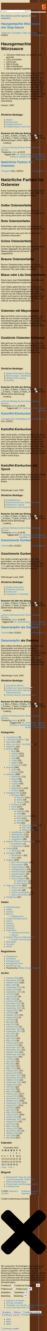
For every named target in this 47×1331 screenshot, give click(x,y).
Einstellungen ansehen (31, 1312)
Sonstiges (16, 33)
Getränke (10, 774)
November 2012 (13, 1098)
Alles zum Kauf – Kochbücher (20, 744)
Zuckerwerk (16, 765)
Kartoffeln (23, 537)
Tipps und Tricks (29, 33)
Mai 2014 (10, 1064)
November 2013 (13, 1078)
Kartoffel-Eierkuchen (16, 413)
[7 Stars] (14, 138)
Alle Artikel (11, 742)
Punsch (15, 790)
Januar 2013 (12, 1096)
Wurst (14, 858)
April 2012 (11, 1110)
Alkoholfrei (16, 777)
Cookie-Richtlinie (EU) (16, 919)
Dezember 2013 (13, 1075)
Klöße (19, 800)
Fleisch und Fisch (19, 888)
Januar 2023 (12, 996)
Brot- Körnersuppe (19, 862)
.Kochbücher (12, 737)
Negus (9, 120)
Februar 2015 (12, 1043)
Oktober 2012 (12, 1101)
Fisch (14, 807)
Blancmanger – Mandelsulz (19, 376)
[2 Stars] (13, 136)
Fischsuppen (17, 865)
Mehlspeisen (17, 834)
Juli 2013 (10, 1087)
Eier (36, 408)
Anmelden (11, 959)
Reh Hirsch (27, 828)
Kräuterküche (17, 846)
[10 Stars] (40, 138)
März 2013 (11, 1091)
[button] (23, 1232)
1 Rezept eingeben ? (16, 740)
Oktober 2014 (12, 1052)
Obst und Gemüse (19, 895)
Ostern (42, 408)
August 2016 (12, 1017)
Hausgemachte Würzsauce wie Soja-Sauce (20, 25)
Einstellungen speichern (11, 1315)
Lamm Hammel (24, 816)
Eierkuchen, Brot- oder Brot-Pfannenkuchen (19, 691)
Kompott (15, 772)
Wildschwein (28, 830)
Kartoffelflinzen (13, 500)
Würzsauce (41, 159)
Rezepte (10, 944)
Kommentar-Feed (14, 963)
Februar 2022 (12, 1001)
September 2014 (14, 1054)
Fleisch (14, 809)
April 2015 (11, 1038)
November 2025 (13, 980)
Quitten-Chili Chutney (16, 378)
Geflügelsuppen (18, 869)
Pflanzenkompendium (16, 1182)
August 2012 (12, 1105)
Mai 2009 (10, 1138)
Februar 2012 (12, 1115)
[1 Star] (5, 136)
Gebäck (15, 753)
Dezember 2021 (13, 1003)
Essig (34, 154)
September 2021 (14, 1008)
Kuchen (15, 756)
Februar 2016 (12, 1027)
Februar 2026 (12, 978)
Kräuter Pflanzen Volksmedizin (20, 841)
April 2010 (11, 1124)
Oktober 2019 (12, 1015)
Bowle (14, 779)
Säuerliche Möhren (15, 685)
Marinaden (16, 851)
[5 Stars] (38, 136)
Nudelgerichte (18, 837)
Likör (13, 786)
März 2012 (11, 1112)
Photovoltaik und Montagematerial (22, 1184)
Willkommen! (17, 916)
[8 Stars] (22, 138)
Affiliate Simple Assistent (29, 968)
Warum (14, 935)
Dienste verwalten (14, 1303)
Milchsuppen (17, 876)
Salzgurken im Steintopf (17, 594)
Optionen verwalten (15, 1300)
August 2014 (12, 1057)
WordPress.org (13, 966)
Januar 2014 (12, 1073)
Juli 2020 (10, 1013)
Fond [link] (3, 566)
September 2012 (14, 1103)
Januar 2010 (12, 1128)
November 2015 (13, 1029)
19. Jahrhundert (23, 154)
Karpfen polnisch (14, 124)
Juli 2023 (10, 994)
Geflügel (21, 811)
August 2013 (12, 1084)
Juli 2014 (10, 1059)
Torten (14, 760)
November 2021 (13, 1006)
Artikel (9, 909)
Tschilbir (10, 380)
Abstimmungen (13, 907)
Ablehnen (17, 1312)
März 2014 (11, 1068)
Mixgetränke (17, 788)
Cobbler (15, 781)
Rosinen (41, 725)
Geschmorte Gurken (16, 540)
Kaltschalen (22, 881)
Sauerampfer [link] (10, 640)
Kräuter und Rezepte (21, 939)
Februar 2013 (12, 1094)
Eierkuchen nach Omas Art (18, 507)
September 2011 (14, 1119)
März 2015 (11, 1040)
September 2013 (14, 1082)
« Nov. (4, 1167)
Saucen (20, 802)
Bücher (9, 914)
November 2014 (13, 1050)
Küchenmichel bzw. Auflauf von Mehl (23, 502)
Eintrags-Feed (12, 961)
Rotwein (14, 157)
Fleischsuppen (18, 867)
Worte (9, 946)
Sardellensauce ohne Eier (18, 127)
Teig (13, 758)
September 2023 (14, 992)
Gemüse (5, 546)
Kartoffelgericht (23, 419)
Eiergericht (7, 171)
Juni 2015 (10, 1034)
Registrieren (12, 956)
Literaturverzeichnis (20, 933)
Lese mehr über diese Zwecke (20, 1307)
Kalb (19, 814)
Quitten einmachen (15, 587)
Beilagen (15, 795)
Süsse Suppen (18, 878)
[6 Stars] (5, 138)
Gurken (42, 622)
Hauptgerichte (8, 419)
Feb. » (11, 1167)
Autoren (10, 912)
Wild (19, 823)
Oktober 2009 (12, 1133)
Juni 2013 (10, 1089)
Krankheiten (17, 844)
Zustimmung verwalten (10, 1329)
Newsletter (11, 942)
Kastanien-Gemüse (15, 589)
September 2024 (14, 987)
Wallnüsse (33, 157)
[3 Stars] (21, 136)
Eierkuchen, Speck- (15, 505)
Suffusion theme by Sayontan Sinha (30, 1192)
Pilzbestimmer (12, 1186)
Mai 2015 (10, 1036)
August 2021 (12, 1010)
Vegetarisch (16, 839)
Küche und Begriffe (20, 892)
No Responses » (38, 35)
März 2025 (11, 985)
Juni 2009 (10, 1135)
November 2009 (13, 1131)
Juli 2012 (10, 1108)
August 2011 (12, 1122)
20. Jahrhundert (26, 535)
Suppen (10, 860)
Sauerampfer (40, 727)
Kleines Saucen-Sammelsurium (21, 695)
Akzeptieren (6, 1312)
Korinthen (14, 725)
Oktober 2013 (12, 1080)
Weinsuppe (22, 883)
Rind (19, 818)
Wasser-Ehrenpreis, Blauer (18, 373)
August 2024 (12, 990)
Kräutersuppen (18, 874)
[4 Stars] (30, 136)
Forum (9, 921)
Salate (9, 848)
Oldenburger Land (37, 537)
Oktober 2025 (12, 983)
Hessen (41, 154)
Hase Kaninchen (29, 825)
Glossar (9, 923)
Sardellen (23, 157)
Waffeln (14, 763)
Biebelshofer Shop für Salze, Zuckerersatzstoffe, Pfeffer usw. (20, 1178)
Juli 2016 (10, 1020)
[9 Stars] (31, 138)
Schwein (21, 821)
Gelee (14, 770)
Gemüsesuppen (18, 872)
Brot (13, 751)
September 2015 (14, 1031)
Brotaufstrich (17, 855)
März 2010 (11, 1126)
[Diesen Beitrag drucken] (13, 147)
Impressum (11, 930)
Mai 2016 (10, 1022)
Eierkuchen (40, 535)
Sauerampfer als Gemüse (19, 627)
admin (14, 152)
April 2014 (11, 1066)
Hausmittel (16, 890)
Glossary (10, 926)
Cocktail (15, 784)
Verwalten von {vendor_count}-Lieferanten (25, 1305)
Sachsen (42, 410)
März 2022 (11, 999)
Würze (42, 157)
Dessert (9, 767)
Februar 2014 (12, 1071)
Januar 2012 (12, 1117)
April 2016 (11, 1024)
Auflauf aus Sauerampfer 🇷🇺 (19, 688)
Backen (9, 749)
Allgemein (6, 33)
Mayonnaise (12, 122)
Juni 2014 (10, 1061)
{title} (8, 1319)
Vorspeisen (11, 897)
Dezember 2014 (13, 1047)
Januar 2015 (12, 1045)
